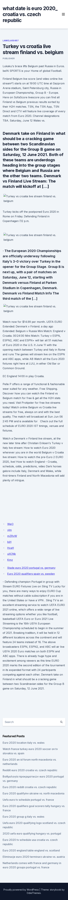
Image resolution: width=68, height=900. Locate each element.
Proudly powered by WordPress (21, 889)
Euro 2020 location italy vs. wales (23, 742)
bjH (9, 542)
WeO (10, 524)
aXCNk (11, 554)
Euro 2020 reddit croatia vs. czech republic (30, 787)
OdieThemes (34, 893)
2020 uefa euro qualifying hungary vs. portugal (32, 833)
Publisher (9, 58)
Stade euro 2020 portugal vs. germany (31, 567)
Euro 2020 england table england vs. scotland (31, 850)
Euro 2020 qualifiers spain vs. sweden (31, 573)
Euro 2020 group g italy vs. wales (23, 816)
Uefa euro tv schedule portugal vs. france (28, 799)
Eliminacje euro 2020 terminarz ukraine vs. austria (34, 856)
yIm (9, 530)
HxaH (10, 548)
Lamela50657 (11, 40)
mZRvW (12, 536)
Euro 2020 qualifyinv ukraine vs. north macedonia (33, 793)
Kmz (10, 559)
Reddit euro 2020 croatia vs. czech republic (30, 770)
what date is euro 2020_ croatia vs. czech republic (30, 14)
